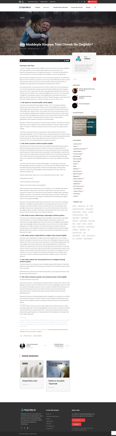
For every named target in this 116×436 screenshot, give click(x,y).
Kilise (86, 215)
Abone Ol (76, 424)
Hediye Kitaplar (78, 118)
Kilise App (48, 423)
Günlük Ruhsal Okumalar (79, 148)
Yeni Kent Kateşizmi (84, 103)
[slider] (67, 60)
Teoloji (83, 235)
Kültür (74, 166)
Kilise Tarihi (75, 220)
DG (21, 335)
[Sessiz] (64, 60)
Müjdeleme (76, 176)
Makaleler (22, 17)
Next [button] (95, 113)
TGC (73, 238)
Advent (75, 146)
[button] (92, 1)
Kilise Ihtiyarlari (84, 218)
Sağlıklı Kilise (76, 183)
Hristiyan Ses (49, 428)
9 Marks (48, 419)
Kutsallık (90, 223)
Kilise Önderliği (77, 158)
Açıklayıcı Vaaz (77, 144)
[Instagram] (82, 2)
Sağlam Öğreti (49, 421)
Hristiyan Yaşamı (27, 335)
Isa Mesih (91, 212)
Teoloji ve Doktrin (78, 191)
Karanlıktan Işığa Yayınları (52, 416)
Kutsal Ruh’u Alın (29, 381)
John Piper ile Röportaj (78, 215)
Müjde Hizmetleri (77, 173)
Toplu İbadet (76, 193)
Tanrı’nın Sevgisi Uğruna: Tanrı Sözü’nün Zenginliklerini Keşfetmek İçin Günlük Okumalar (84, 124)
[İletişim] (85, 2)
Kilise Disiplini (76, 156)
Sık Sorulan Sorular (78, 186)
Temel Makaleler (77, 188)
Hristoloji (84, 212)
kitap (74, 223)
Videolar (75, 196)
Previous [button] (93, 113)
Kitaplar (84, 118)
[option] (32, 375)
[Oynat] (21, 60)
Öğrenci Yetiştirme (37, 335)
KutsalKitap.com (50, 426)
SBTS (89, 229)
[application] (45, 60)
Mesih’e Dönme (77, 171)
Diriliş (91, 206)
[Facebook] (79, 2)
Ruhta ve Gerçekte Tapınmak (57, 382)
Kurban (84, 223)
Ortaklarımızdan (77, 181)
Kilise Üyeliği (76, 161)
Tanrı (85, 232)
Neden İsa (48, 414)
